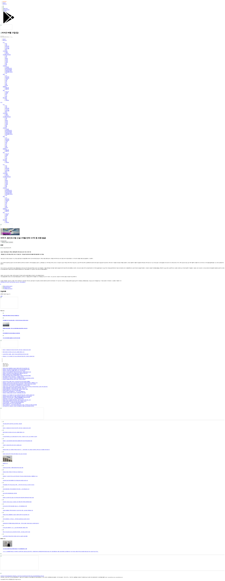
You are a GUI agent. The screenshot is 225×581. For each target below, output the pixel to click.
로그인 (4, 2)
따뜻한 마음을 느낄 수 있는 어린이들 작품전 (12, 390)
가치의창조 (5, 51)
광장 (4, 90)
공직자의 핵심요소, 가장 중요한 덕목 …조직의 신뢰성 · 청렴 (15, 389)
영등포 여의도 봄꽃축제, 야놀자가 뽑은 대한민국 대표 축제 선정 (16, 368)
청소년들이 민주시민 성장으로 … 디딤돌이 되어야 (13, 376)
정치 (6, 43)
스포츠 (6, 79)
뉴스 (4, 42)
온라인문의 (28, 575)
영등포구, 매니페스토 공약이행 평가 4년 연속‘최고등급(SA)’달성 (16, 369)
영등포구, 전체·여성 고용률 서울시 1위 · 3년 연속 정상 (14, 370)
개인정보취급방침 (8, 575)
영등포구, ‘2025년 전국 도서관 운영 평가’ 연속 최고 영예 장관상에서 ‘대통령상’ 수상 (20, 382)
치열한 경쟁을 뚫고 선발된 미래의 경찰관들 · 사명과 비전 (15, 387)
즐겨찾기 (5, 1)
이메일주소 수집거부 (16, 575)
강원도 (6, 62)
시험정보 (7, 100)
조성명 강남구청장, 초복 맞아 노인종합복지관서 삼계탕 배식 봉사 (16, 385)
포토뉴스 (7, 53)
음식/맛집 (7, 76)
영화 (6, 84)
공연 (6, 81)
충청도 (6, 58)
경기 (6, 57)
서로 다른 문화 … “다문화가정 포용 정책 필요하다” (13, 402)
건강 (6, 75)
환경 (6, 49)
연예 (6, 80)
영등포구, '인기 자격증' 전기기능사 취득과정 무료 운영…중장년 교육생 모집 (18, 394)
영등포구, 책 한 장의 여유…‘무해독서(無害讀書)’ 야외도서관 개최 (16, 397)
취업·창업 (5, 97)
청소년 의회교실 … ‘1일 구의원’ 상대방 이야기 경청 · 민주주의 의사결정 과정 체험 (20, 404)
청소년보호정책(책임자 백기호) (37, 575)
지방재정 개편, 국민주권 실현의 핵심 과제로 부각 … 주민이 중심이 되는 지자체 (19, 383)
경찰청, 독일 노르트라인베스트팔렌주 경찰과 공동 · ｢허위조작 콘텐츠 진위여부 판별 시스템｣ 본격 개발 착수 (25, 386)
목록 (1, 296)
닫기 (1, 102)
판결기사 (7, 89)
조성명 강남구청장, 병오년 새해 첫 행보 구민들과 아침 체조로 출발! (17, 375)
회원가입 (5, 3)
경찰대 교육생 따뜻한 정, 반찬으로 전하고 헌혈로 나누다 (14, 401)
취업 (6, 99)
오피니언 (7, 91)
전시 (6, 83)
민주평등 (7, 67)
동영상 (6, 85)
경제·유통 (7, 48)
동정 (6, 94)
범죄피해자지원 (8, 68)
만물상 (6, 52)
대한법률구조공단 (9, 71)
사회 (6, 44)
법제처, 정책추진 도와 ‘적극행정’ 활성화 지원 (12, 374)
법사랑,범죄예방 (8, 69)
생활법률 (7, 87)
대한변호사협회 (8, 70)
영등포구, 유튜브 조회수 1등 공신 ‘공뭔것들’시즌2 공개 (14, 392)
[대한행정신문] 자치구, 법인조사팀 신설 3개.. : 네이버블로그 (12, 282)
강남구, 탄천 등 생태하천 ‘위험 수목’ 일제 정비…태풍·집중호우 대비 (17, 371)
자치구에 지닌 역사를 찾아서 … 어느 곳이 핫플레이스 (14, 391)
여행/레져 (7, 78)
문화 (4, 74)
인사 (6, 95)
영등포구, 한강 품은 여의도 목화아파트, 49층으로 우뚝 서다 (15, 373)
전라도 (6, 60)
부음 (6, 96)
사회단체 (5, 65)
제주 (6, 63)
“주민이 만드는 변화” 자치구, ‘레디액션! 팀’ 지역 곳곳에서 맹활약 (16, 381)
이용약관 (2, 575)
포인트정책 (23, 575)
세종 (6, 64)
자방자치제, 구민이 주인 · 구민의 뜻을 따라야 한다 (13, 398)
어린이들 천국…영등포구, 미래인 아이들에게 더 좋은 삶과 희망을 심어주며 (18, 378)
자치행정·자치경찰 (7, 54)
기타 (6, 73)
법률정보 (5, 86)
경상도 (6, 59)
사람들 (6, 92)
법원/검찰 (7, 46)
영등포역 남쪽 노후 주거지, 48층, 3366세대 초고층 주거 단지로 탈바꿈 (17, 396)
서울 (6, 55)
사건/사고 (7, 47)
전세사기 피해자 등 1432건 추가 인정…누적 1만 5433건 (14, 379)
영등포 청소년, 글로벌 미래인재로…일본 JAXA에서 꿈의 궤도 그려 (17, 399)
